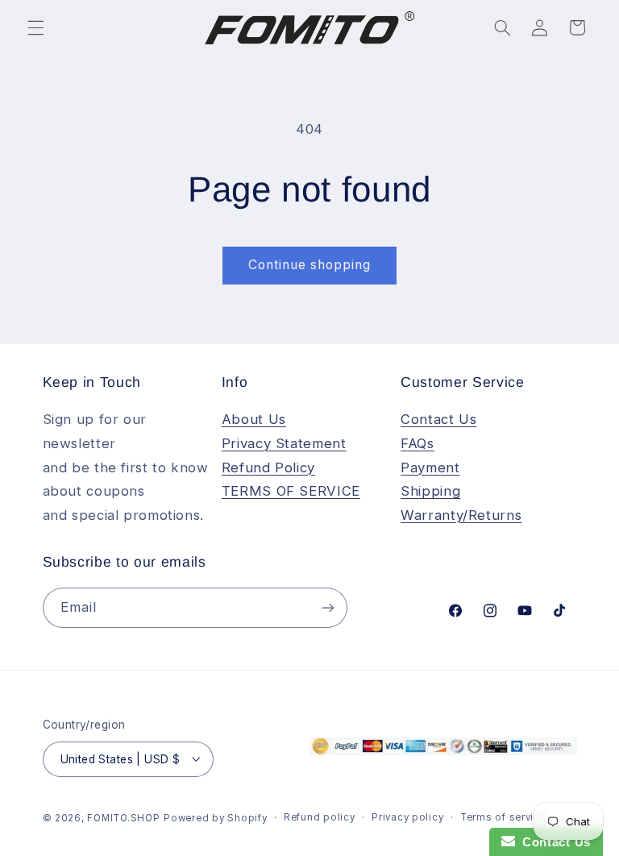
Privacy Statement (284, 443)
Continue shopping (310, 264)
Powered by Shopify (215, 818)
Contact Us (438, 419)
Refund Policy (268, 467)
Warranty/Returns (461, 515)
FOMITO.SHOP (123, 818)
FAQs (417, 443)
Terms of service (503, 817)
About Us (254, 419)
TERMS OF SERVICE (291, 491)
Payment (430, 467)
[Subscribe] (327, 607)
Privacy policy (407, 817)
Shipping (430, 491)
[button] (35, 27)
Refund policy (319, 817)
